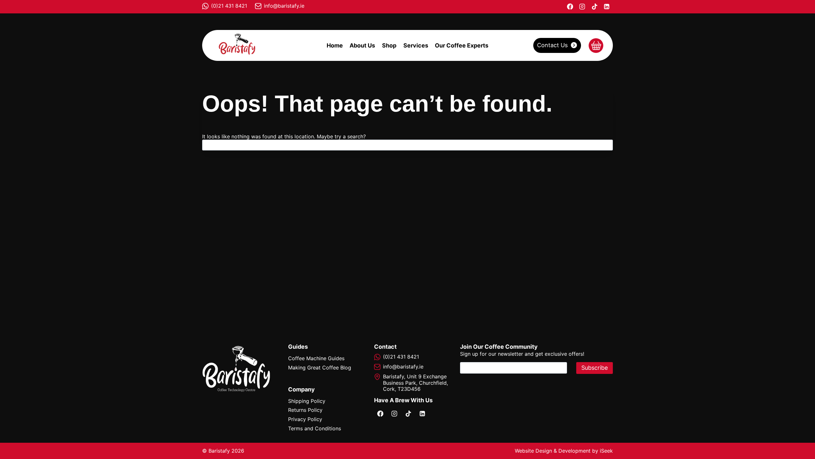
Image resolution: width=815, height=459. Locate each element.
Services (415, 45)
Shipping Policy (306, 401)
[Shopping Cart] (596, 45)
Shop (389, 45)
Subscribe (594, 367)
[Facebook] (570, 7)
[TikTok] (594, 7)
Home (335, 45)
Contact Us (552, 45)
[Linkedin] (607, 7)
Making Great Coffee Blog (319, 367)
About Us (362, 45)
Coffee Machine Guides (316, 358)
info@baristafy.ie (284, 6)
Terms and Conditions (314, 428)
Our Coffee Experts (461, 45)
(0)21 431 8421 (229, 6)
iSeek (606, 451)
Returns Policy (305, 410)
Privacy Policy (305, 419)
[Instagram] (582, 7)
